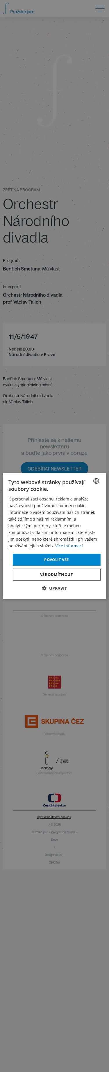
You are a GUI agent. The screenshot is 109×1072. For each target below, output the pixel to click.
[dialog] (54, 536)
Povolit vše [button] (56, 559)
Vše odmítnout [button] (56, 574)
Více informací (69, 546)
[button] (54, 588)
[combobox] (96, 481)
